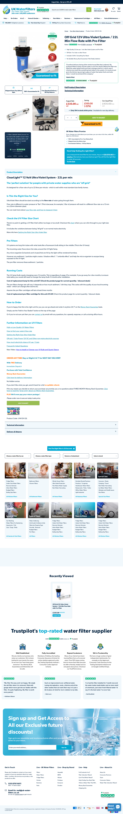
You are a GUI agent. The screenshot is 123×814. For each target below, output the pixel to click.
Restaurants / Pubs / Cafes (83, 488)
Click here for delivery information (19, 377)
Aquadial (60, 772)
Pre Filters (32, 532)
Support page (19, 794)
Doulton (60, 785)
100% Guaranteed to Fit (31, 91)
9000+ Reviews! (106, 23)
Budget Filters (10, 490)
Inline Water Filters (11, 488)
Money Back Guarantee (89, 307)
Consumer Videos (105, 780)
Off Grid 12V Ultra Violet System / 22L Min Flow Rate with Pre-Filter (61, 606)
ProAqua (60, 780)
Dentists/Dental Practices (83, 481)
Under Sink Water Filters (13, 483)
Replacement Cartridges (82, 18)
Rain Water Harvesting (58, 488)
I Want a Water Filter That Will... (88, 783)
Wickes (60, 777)
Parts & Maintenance (111, 18)
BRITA (59, 775)
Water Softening (34, 521)
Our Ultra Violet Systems (77, 31)
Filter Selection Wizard (85, 775)
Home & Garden (33, 18)
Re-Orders (14, 18)
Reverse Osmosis (11, 485)
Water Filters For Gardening (14, 523)
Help (5, 18)
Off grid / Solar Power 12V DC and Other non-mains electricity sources (33, 338)
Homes (39, 780)
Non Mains (102, 492)
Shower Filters (33, 483)
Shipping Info (82, 788)
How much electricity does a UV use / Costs (23, 342)
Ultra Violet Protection (58, 483)
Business (67, 18)
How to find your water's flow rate (19, 331)
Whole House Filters (58, 481)
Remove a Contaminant (76, 455)
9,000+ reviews (86, 44)
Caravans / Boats (103, 481)
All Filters (97, 18)
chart (72, 223)
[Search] (88, 9)
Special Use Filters (104, 496)
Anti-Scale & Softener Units (37, 523)
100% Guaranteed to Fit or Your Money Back (80, 139)
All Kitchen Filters (11, 496)
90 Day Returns (50, 92)
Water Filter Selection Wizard (108, 783)
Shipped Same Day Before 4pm (13, 91)
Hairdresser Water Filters (83, 485)
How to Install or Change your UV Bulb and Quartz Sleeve (37, 349)
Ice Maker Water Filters (105, 488)
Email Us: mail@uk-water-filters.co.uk (19, 791)
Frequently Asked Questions (17, 346)
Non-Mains (57, 18)
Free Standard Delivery (49, 91)
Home (66, 31)
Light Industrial (80, 492)
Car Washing (10, 521)
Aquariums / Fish (11, 525)
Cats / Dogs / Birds (11, 527)
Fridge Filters (10, 481)
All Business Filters (81, 496)
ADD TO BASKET (23, 403)
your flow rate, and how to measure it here (41, 210)
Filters (38, 772)
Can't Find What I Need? (86, 777)
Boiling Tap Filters (11, 492)
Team (101, 777)
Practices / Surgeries (82, 483)
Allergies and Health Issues (106, 490)
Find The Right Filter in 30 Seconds (60, 448)
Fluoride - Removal (34, 527)
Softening (46, 18)
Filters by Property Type (36, 525)
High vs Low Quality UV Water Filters (20, 327)
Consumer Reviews (105, 775)
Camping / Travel (103, 483)
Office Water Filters (81, 490)
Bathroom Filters (34, 481)
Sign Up (64, 747)
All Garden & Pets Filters (13, 536)
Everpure (60, 783)
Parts (38, 785)
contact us (38, 314)
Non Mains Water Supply (59, 485)
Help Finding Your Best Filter (87, 780)
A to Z (22, 18)
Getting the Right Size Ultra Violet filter (32, 232)
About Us (102, 772)
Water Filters (40, 775)
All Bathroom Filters (35, 496)
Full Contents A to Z (84, 772)
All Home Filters (57, 496)
